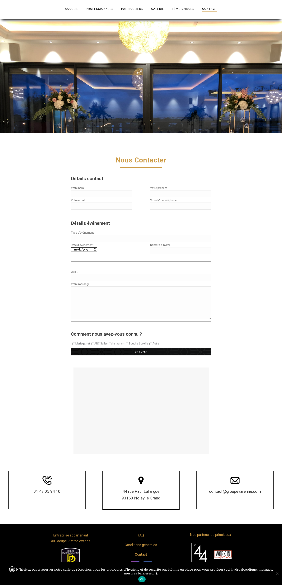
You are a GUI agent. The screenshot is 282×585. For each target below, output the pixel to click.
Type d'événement (82, 232)
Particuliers (132, 8)
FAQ (141, 535)
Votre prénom (158, 188)
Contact (209, 8)
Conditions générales (141, 545)
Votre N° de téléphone (163, 200)
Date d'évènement (82, 244)
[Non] (277, 573)
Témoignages (183, 8)
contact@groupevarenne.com (235, 491)
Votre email (78, 200)
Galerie (157, 8)
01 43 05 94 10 (47, 491)
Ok (142, 579)
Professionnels (100, 8)
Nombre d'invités (160, 244)
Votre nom (77, 188)
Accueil (71, 8)
